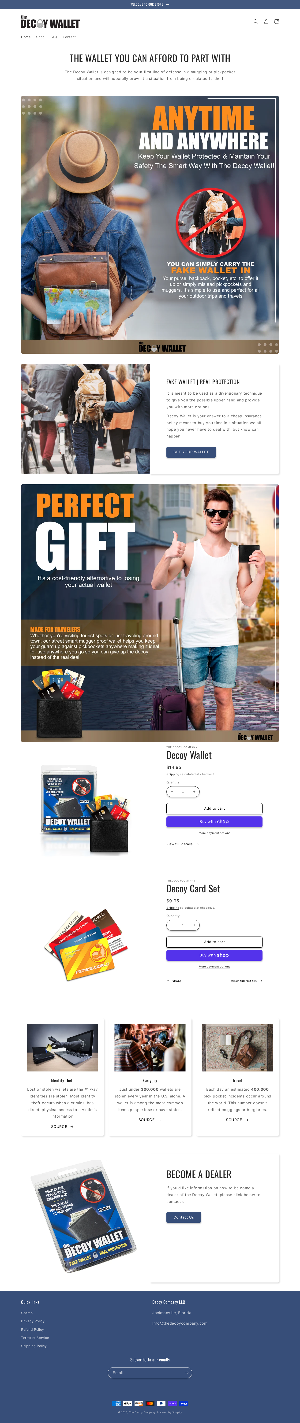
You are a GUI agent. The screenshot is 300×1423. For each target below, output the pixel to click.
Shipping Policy (34, 1346)
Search (27, 1313)
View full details (180, 844)
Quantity (173, 782)
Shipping (172, 774)
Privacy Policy (33, 1321)
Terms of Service (35, 1338)
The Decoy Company (142, 1412)
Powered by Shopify (169, 1412)
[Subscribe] (187, 1372)
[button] (256, 21)
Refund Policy (32, 1329)
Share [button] (176, 981)
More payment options (214, 833)
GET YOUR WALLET (191, 452)
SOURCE (59, 1126)
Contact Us (183, 1217)
